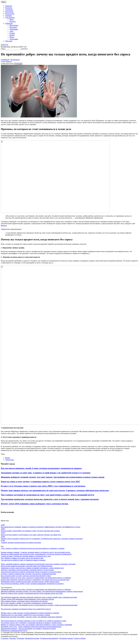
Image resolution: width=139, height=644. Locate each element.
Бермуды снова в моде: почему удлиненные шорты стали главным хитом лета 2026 (40, 481)
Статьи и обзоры (79, 638)
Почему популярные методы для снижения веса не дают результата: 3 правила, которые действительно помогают (55, 490)
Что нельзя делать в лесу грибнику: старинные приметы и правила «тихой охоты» (31, 623)
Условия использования (49, 638)
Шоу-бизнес (14, 25)
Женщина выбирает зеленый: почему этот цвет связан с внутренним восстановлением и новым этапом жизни (52, 477)
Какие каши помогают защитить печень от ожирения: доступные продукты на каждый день (35, 580)
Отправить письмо (66, 638)
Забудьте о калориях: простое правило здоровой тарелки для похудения (27, 570)
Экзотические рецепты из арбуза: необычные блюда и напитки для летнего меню (31, 572)
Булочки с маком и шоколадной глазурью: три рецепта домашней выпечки (28, 574)
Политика (13, 27)
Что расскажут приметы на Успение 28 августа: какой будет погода (26, 609)
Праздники (9, 12)
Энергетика (9, 460)
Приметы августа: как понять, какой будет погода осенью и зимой (25, 615)
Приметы (8, 8)
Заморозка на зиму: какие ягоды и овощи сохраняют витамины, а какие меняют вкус (32, 568)
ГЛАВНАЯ (5, 60)
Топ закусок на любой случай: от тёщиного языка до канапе (23, 560)
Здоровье (8, 16)
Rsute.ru (4, 225)
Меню (4, 2)
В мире (12, 33)
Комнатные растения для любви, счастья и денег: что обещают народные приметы (31, 617)
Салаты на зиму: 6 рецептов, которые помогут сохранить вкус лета (26, 556)
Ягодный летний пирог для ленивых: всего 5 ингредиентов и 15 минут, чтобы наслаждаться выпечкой (39, 605)
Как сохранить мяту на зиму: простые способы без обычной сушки (26, 576)
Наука (12, 37)
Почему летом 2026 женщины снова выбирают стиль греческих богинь (34, 504)
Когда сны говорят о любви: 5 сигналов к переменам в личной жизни (27, 603)
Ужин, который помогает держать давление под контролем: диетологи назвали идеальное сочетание (38, 564)
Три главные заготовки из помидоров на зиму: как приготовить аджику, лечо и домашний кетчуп (47, 495)
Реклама (13, 638)
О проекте (4, 638)
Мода (12, 19)
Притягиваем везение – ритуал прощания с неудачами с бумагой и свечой (28, 628)
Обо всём (8, 41)
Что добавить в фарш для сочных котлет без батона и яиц (22, 558)
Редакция (20, 638)
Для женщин (10, 17)
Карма (7, 458)
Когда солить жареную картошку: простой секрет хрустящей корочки (26, 566)
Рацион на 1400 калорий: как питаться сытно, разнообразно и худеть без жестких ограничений (36, 554)
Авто (11, 31)
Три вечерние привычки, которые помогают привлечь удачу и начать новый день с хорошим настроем (50, 499)
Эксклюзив (14, 39)
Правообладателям (32, 638)
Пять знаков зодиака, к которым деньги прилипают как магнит (24, 601)
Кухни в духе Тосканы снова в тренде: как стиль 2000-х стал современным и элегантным (43, 486)
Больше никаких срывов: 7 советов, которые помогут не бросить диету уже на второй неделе (35, 552)
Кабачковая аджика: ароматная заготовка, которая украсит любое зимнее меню (30, 582)
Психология (9, 14)
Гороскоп (8, 6)
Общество (9, 23)
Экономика (14, 29)
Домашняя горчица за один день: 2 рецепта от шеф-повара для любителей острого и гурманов (45, 473)
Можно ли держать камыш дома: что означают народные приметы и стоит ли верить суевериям (36, 625)
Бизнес (12, 35)
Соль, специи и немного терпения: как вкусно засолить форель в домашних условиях (33, 548)
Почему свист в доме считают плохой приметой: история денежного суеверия (30, 613)
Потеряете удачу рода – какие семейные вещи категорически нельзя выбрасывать (31, 626)
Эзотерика (9, 10)
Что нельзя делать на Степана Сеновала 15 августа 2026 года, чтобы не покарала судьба (33, 621)
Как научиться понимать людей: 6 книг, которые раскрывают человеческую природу (41, 468)
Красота (13, 21)
